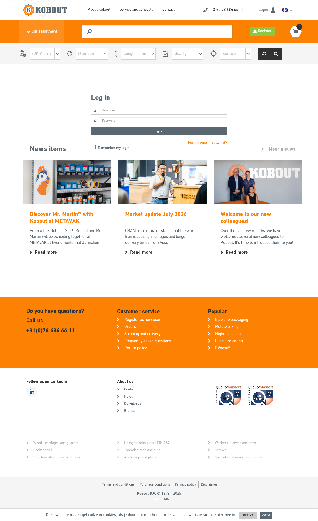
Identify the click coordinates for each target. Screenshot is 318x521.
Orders (130, 327)
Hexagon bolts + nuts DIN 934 (146, 443)
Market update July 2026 (156, 214)
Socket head (42, 450)
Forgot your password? (207, 143)
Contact (168, 10)
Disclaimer (209, 485)
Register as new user (142, 320)
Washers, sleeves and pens (235, 443)
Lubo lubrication (229, 341)
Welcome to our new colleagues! (246, 218)
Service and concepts (136, 10)
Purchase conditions (154, 485)
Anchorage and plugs (140, 457)
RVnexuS (222, 348)
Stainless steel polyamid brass (56, 457)
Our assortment (44, 32)
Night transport (228, 334)
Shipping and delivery (142, 334)
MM (167, 499)
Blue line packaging (231, 320)
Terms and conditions (118, 485)
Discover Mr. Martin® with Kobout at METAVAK (61, 218)
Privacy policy (185, 485)
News (128, 397)
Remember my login (113, 148)
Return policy (135, 348)
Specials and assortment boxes (238, 457)
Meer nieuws (282, 149)
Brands (129, 411)
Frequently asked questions (147, 341)
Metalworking (227, 327)
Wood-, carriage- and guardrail (57, 443)
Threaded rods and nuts (142, 450)
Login (263, 10)
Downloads (132, 404)
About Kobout (99, 10)
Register (264, 31)
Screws (220, 450)
